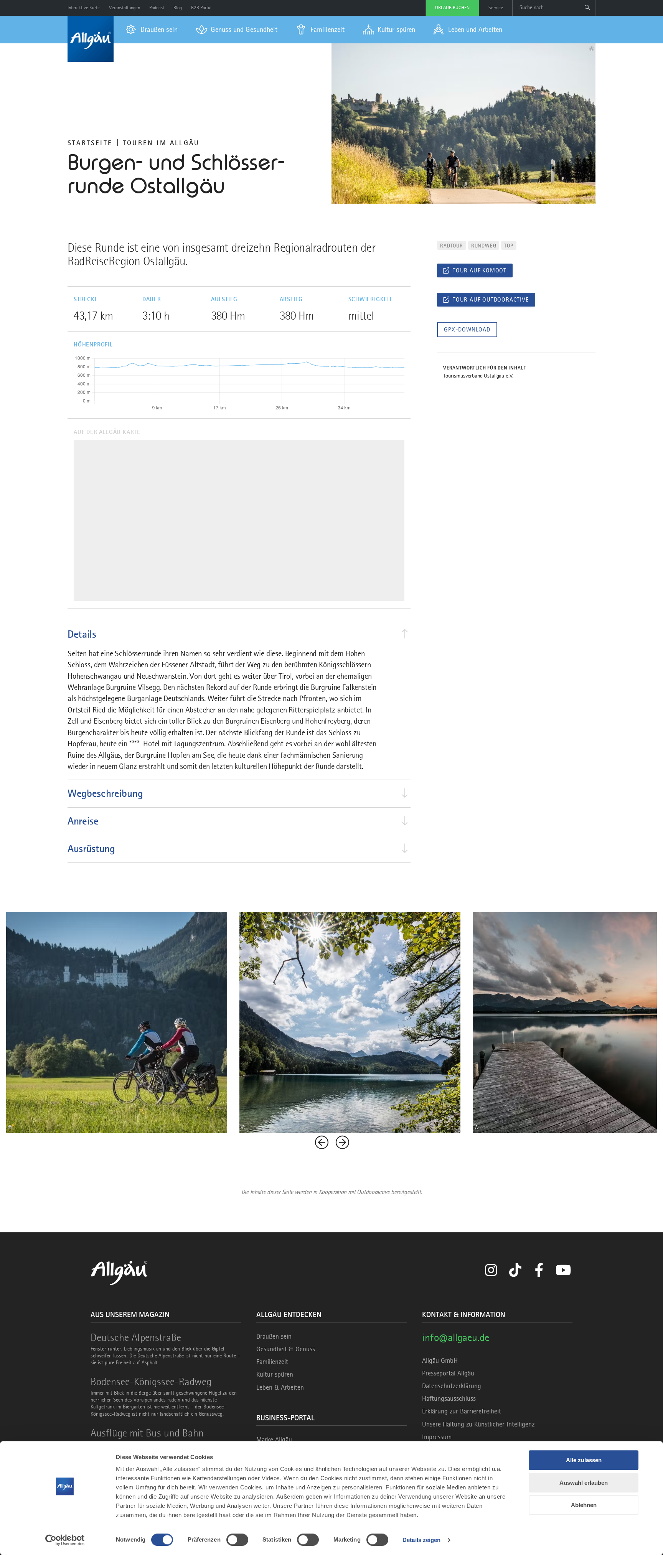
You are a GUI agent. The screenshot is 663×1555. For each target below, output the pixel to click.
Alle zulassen (584, 1460)
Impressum (437, 1437)
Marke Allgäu (274, 1439)
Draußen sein (274, 1336)
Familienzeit (272, 1361)
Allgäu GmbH (440, 1360)
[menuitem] (151, 29)
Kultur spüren (274, 1374)
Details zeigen (421, 1540)
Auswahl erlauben (583, 1482)
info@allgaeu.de (455, 1337)
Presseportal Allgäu (448, 1373)
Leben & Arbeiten (280, 1387)
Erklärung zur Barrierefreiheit (461, 1411)
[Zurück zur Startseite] (91, 39)
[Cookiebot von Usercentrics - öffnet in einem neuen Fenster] (65, 1540)
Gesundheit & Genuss (285, 1349)
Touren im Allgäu (161, 143)
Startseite (90, 143)
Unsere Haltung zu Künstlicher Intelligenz (478, 1424)
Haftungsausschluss (449, 1398)
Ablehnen (584, 1505)
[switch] (237, 1540)
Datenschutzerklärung (451, 1386)
